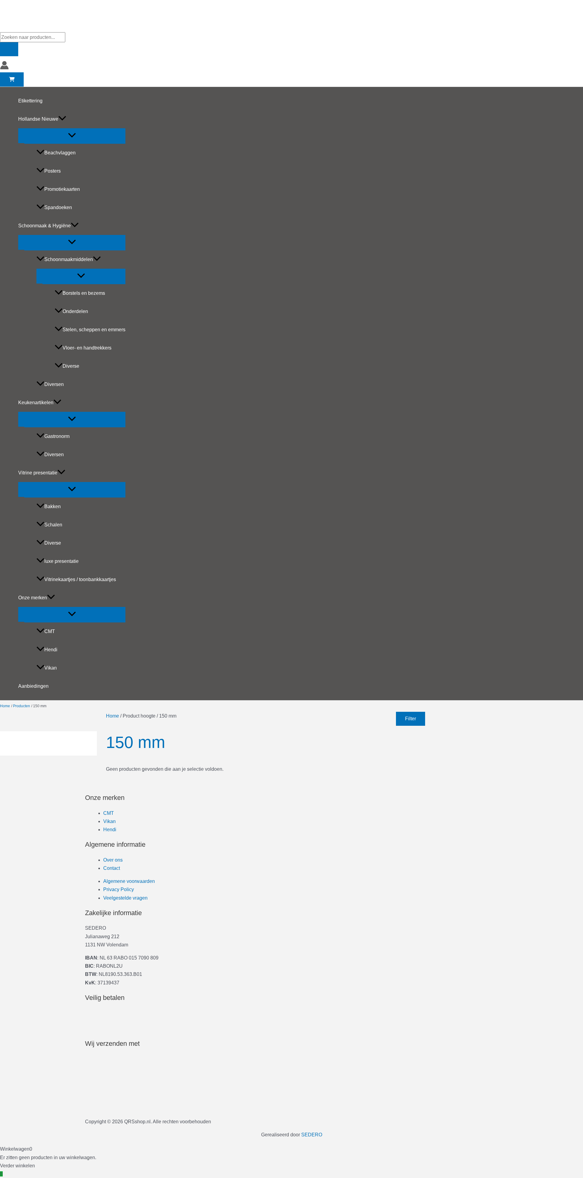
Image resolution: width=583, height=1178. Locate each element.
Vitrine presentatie (37, 472)
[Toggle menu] (71, 135)
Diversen (54, 384)
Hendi (50, 649)
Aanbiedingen (33, 686)
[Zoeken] (9, 49)
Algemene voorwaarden (129, 881)
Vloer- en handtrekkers (87, 347)
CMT (49, 631)
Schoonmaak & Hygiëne (44, 225)
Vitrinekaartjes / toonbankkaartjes (80, 579)
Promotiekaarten (62, 189)
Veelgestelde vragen (125, 898)
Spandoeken (58, 207)
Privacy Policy (118, 889)
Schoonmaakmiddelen (68, 259)
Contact (111, 868)
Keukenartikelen (35, 402)
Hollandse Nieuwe (38, 119)
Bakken (52, 506)
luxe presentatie (61, 561)
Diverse (71, 366)
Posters (52, 171)
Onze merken (32, 597)
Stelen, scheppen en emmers (94, 329)
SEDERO (311, 1134)
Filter (410, 718)
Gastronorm (57, 436)
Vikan (50, 667)
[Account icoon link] (4, 66)
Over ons (113, 860)
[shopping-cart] (12, 79)
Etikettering (30, 100)
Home (112, 715)
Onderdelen (75, 311)
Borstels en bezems (84, 293)
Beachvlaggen (60, 152)
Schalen (53, 524)
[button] (62, 119)
